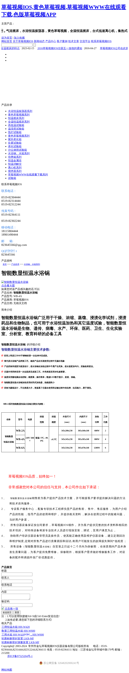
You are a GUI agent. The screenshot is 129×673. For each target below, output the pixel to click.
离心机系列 (15, 167)
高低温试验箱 (16, 125)
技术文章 (73, 41)
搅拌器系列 (15, 171)
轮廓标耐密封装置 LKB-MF (18, 638)
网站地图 (6, 669)
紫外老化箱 (15, 139)
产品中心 (50, 41)
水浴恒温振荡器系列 (20, 111)
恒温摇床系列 (16, 118)
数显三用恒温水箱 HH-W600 (18, 630)
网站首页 (6, 41)
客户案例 (62, 41)
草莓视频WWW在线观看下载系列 (28, 174)
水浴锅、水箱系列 (32, 264)
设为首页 (6, 37)
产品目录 (15, 264)
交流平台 (85, 41)
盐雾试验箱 (15, 142)
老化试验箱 (15, 146)
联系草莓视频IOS (101, 41)
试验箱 (12, 178)
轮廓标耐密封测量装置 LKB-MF (20, 642)
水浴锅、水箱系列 (19, 153)
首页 (5, 264)
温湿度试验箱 (16, 128)
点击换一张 (11, 608)
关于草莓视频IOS (23, 41)
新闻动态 (39, 41)
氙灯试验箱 (15, 132)
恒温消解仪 (15, 164)
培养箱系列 (15, 156)
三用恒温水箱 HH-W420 (16, 626)
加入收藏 (19, 37)
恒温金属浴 (15, 160)
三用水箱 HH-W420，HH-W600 (23, 634)
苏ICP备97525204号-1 (20, 656)
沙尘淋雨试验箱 (17, 149)
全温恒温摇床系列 (19, 121)
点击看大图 (8, 285)
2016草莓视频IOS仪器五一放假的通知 (56, 48)
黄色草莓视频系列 (19, 114)
